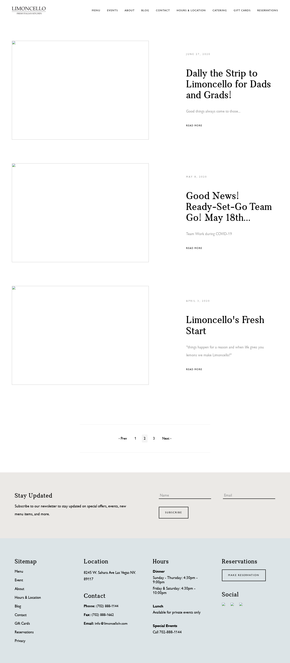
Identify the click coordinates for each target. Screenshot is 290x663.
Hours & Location (191, 10)
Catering (220, 10)
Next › (166, 438)
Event (19, 580)
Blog (145, 10)
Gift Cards (242, 10)
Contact (163, 10)
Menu (96, 10)
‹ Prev (123, 438)
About (130, 10)
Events (112, 10)
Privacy (20, 641)
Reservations (267, 10)
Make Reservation (243, 575)
